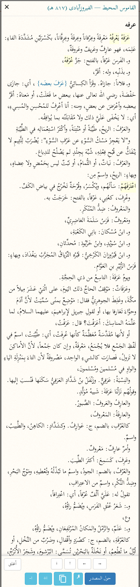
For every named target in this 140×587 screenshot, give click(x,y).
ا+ (45, 578)
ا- (30, 578)
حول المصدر (100, 578)
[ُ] (78, 579)
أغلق (13, 564)
